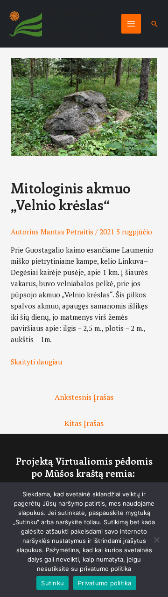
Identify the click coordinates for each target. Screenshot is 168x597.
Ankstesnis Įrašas (84, 397)
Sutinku (52, 583)
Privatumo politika (105, 583)
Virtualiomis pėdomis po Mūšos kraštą (78, 23)
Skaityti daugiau (36, 361)
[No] (156, 539)
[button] (154, 24)
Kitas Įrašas (84, 423)
